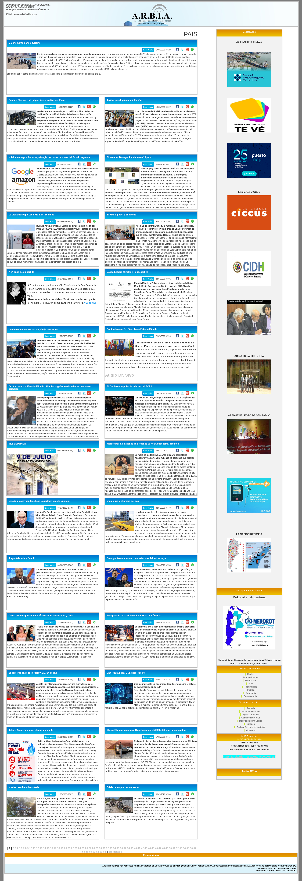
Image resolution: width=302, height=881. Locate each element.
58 (83, 851)
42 (142, 848)
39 (132, 848)
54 (184, 848)
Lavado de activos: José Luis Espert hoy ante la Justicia (39, 501)
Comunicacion (251, 696)
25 (83, 848)
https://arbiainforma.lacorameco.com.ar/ (249, 756)
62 (97, 851)
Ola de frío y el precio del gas (123, 501)
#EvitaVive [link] (90, 302)
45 (153, 848)
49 (167, 848)
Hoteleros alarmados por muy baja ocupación (33, 329)
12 (37, 848)
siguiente (114, 851)
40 (135, 848)
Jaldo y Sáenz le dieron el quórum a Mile (31, 730)
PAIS (251, 683)
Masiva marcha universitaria (24, 787)
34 (114, 848)
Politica (250, 690)
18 (58, 848)
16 (51, 848)
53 (180, 848)
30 (100, 848)
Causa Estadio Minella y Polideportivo (127, 272)
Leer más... (148, 50)
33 (111, 848)
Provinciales (251, 687)
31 (104, 848)
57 (194, 848)
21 (69, 848)
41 (139, 848)
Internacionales (250, 677)
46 (156, 848)
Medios (250, 674)
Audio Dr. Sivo (119, 375)
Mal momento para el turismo (25, 43)
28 (93, 848)
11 (34, 848)
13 (41, 848)
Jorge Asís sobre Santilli (22, 558)
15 (48, 848)
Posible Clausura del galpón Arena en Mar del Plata (36, 100)
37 (125, 848)
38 (128, 848)
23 (76, 848)
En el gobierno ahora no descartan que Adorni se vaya (136, 558)
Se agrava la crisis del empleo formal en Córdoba (133, 615)
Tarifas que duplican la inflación (124, 100)
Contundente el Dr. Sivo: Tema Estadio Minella (132, 329)
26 (86, 848)
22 (72, 848)
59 (87, 851)
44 (149, 848)
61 (94, 851)
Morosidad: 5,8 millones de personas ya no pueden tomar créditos (143, 444)
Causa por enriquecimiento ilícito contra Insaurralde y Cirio (41, 615)
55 (187, 848)
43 (146, 848)
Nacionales (250, 680)
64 (104, 851)
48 (163, 848)
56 (191, 848)
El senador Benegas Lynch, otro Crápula (129, 157)
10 (30, 848)
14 (44, 848)
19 (62, 848)
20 (65, 848)
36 (121, 848)
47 (160, 848)
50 (170, 848)
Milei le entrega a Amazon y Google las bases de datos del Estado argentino (50, 157)
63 (101, 851)
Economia (251, 693)
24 (79, 848)
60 (90, 851)
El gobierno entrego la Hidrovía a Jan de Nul (33, 673)
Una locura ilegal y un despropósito (126, 673)
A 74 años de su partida (21, 272)
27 (90, 848)
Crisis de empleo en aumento (123, 787)
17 (55, 848)
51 (173, 848)
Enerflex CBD (44, 74)
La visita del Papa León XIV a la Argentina (31, 215)
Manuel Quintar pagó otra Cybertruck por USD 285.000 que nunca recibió (146, 730)
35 (118, 848)
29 (97, 848)
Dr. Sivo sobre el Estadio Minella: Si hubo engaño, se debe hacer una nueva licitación (50, 387)
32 (107, 848)
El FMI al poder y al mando (121, 215)
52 (177, 848)
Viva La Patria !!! (17, 444)
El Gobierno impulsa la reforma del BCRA (129, 386)
